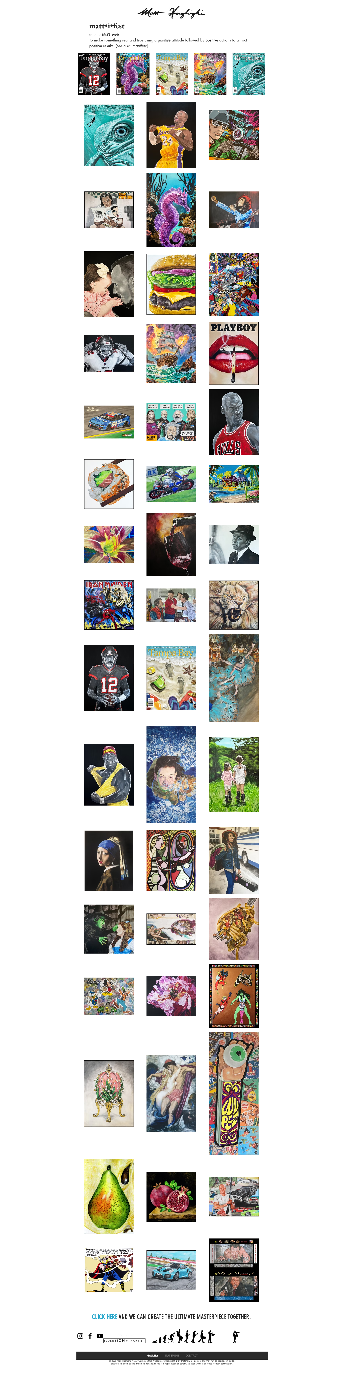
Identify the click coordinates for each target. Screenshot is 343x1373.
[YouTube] (100, 1336)
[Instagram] (80, 1336)
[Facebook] (90, 1336)
